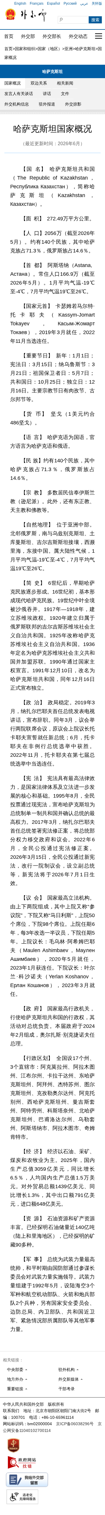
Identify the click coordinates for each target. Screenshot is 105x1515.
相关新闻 (65, 83)
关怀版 (97, 3)
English (20, 3)
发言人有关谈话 (18, 93)
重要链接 (15, 1388)
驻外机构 (66, 1369)
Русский (70, 3)
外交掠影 (73, 104)
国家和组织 (25, 48)
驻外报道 (47, 104)
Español (53, 3)
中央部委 (15, 1369)
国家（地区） (50, 48)
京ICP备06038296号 (75, 1423)
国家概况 (12, 83)
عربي (84, 3)
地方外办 (15, 1379)
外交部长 (52, 36)
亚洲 (68, 48)
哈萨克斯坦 (85, 48)
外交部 (28, 36)
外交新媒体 (68, 1379)
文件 (65, 93)
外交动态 (78, 36)
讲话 (47, 93)
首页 (8, 36)
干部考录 (66, 1388)
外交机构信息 (16, 104)
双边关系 (39, 83)
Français (36, 3)
